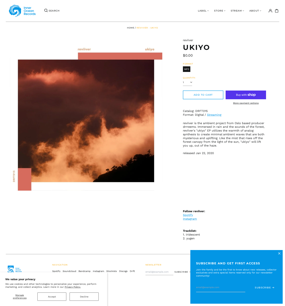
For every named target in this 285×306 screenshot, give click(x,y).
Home (130, 28)
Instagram (190, 218)
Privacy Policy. (73, 287)
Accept (52, 296)
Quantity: (189, 78)
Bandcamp (85, 271)
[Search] (46, 11)
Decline (84, 296)
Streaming (214, 114)
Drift (132, 271)
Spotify (188, 215)
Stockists (111, 271)
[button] (276, 10)
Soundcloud (69, 271)
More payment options (246, 103)
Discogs (123, 271)
